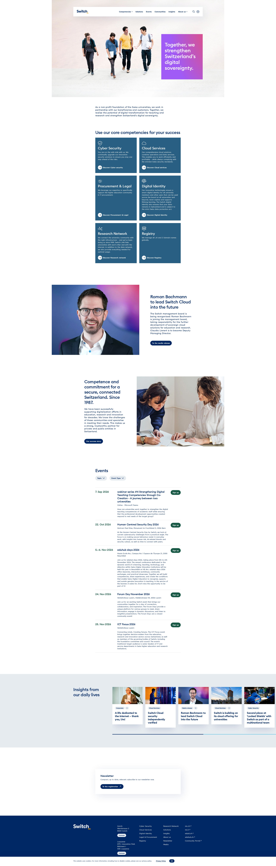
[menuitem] (125, 11)
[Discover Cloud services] (160, 155)
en (198, 11)
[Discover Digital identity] (160, 198)
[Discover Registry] (160, 243)
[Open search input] (193, 11)
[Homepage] (82, 11)
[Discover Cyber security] (116, 155)
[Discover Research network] (116, 243)
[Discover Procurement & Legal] (116, 198)
